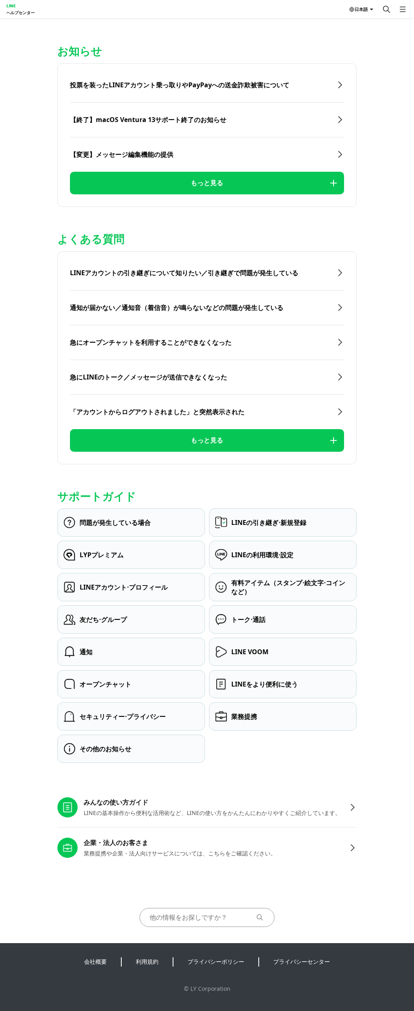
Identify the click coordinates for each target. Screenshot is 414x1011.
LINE (11, 5)
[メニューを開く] (403, 9)
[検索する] (386, 9)
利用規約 (147, 961)
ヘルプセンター (20, 12)
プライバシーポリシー (216, 961)
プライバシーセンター (301, 961)
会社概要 (95, 961)
